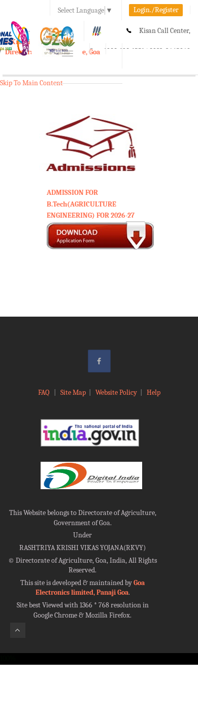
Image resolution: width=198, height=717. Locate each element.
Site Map (73, 392)
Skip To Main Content (31, 83)
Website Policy (116, 392)
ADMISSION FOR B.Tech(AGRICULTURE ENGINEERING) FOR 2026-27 (91, 204)
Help (153, 392)
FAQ (44, 392)
